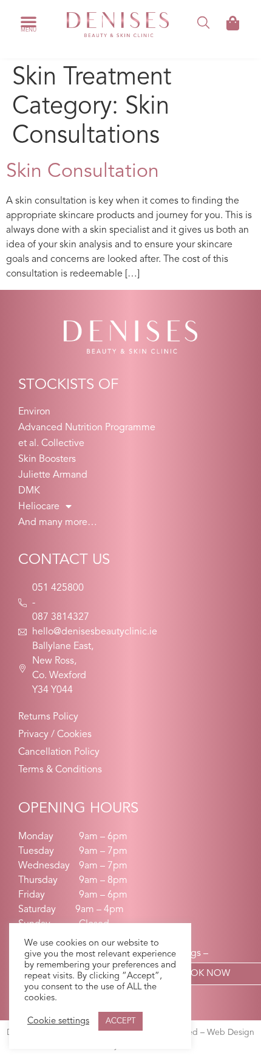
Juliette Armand (52, 475)
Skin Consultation (82, 172)
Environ (34, 412)
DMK (29, 491)
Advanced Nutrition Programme (86, 428)
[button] (28, 21)
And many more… (57, 522)
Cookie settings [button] (58, 1021)
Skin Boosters (47, 459)
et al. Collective (51, 443)
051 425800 (58, 588)
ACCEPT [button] (120, 1021)
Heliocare (38, 507)
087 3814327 (60, 617)
